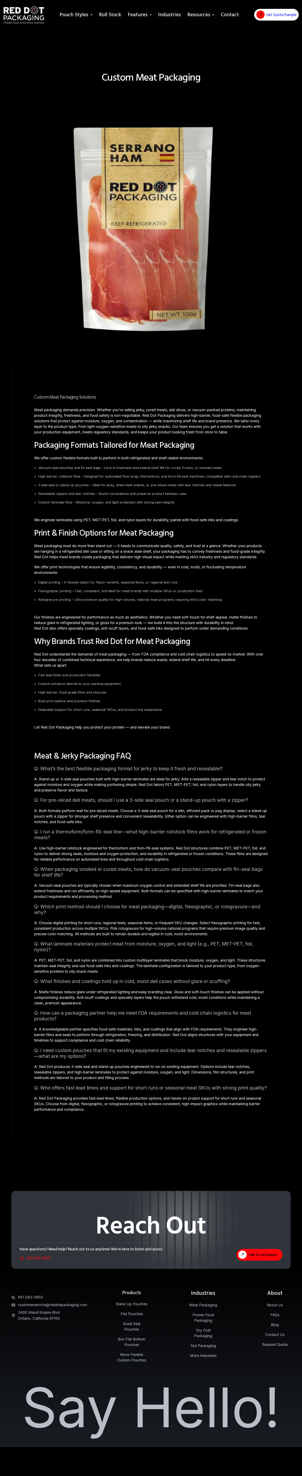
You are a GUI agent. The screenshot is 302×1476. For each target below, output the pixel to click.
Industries (169, 14)
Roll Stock (110, 14)
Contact (230, 14)
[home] (23, 15)
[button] (140, 14)
